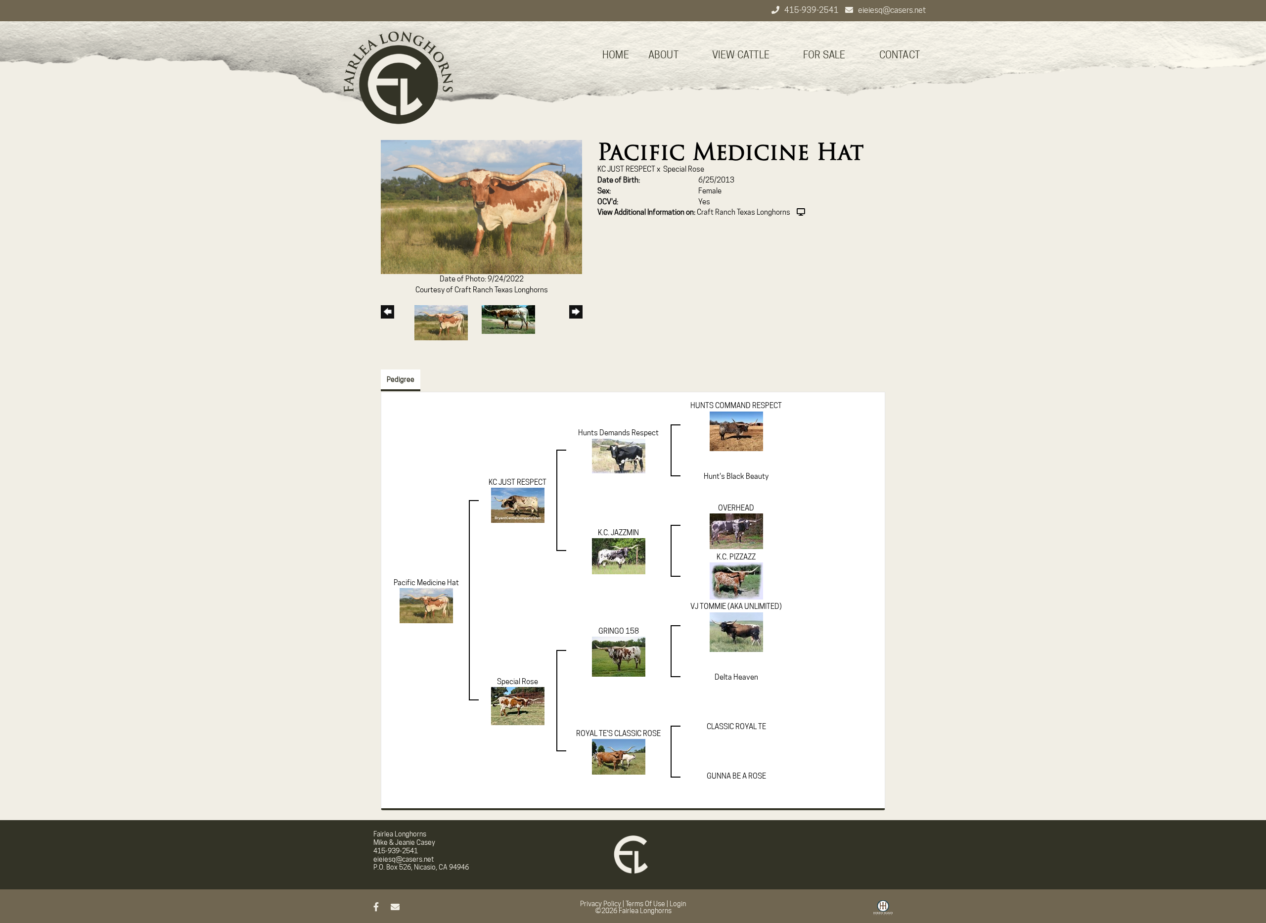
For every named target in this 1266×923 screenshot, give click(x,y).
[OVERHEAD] (736, 530)
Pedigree (400, 379)
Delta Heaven (736, 677)
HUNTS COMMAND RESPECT (736, 405)
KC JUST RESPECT (626, 169)
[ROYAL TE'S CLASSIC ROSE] (618, 756)
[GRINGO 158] (618, 656)
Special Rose (683, 169)
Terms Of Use (645, 904)
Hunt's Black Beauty (736, 476)
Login (678, 904)
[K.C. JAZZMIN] (618, 556)
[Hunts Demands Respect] (618, 455)
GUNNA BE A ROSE (736, 776)
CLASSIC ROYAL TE (736, 726)
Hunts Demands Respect (618, 432)
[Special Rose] (517, 705)
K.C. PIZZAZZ (736, 557)
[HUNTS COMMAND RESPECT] (736, 430)
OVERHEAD (736, 508)
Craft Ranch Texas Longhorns (743, 212)
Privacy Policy (600, 904)
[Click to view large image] (481, 206)
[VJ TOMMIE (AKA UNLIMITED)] (736, 631)
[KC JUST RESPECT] (517, 505)
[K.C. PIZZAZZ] (736, 580)
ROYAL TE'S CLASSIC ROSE (618, 733)
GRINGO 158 (618, 631)
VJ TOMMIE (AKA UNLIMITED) (736, 606)
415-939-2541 (812, 10)
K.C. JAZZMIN (618, 532)
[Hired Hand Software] (883, 911)
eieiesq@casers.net (892, 10)
